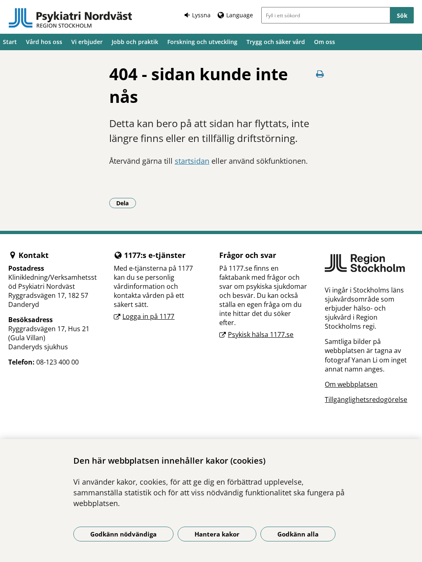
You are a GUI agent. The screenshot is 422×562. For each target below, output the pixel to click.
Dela (126, 203)
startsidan (192, 161)
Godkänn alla (298, 534)
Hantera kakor (217, 534)
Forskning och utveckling (202, 42)
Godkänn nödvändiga (123, 534)
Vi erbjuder (87, 42)
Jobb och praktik (135, 42)
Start (10, 42)
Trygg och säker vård (275, 42)
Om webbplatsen (351, 384)
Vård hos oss (44, 42)
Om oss (324, 42)
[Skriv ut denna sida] (320, 73)
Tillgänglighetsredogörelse (366, 399)
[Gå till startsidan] (70, 18)
